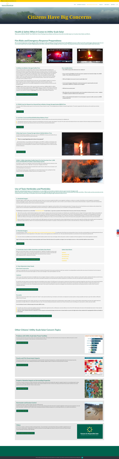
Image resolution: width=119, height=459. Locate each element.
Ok (82, 457)
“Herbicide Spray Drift (39, 210)
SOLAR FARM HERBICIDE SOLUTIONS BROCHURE (28, 259)
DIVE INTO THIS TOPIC (22, 342)
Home (75, 4)
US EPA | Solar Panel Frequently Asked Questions (27, 289)
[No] (117, 457)
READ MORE (20, 111)
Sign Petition (113, 4)
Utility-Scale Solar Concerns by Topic (92, 4)
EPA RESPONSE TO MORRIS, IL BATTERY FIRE (27, 94)
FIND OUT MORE (21, 151)
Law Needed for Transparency (81, 4)
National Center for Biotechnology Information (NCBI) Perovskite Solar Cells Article (34, 315)
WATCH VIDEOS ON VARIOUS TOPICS (25, 433)
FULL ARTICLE (20, 224)
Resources (100, 4)
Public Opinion (107, 4)
